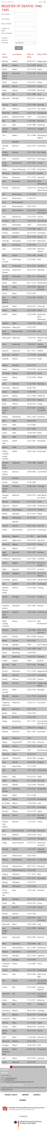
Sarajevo (40, 597)
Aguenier (15, 569)
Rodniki (40, 173)
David (4, 429)
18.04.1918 (31, 834)
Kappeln (40, 463)
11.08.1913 (31, 198)
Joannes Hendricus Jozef (6, 1051)
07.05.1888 (31, 831)
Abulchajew (16, 225)
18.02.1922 (31, 689)
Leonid (4, 727)
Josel (4, 206)
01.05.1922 (31, 987)
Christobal (6, 580)
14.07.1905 (31, 605)
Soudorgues (41, 584)
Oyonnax (40, 1058)
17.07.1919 (31, 217)
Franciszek (6, 355)
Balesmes (41, 1000)
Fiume (39, 903)
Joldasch (5, 117)
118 (37, 1067)
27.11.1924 (31, 671)
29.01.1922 (31, 526)
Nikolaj (5, 177)
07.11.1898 (31, 781)
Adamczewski (17, 331)
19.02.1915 (31, 173)
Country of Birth (5, 29)
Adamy (15, 396)
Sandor (5, 482)
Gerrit (4, 82)
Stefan (4, 392)
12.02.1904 (31, 784)
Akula (14, 754)
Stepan (4, 742)
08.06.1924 (31, 1026)
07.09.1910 (31, 842)
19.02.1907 (31, 441)
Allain (14, 1018)
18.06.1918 (31, 181)
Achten (14, 255)
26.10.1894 (31, 928)
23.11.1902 (31, 429)
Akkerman (16, 702)
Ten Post (40, 526)
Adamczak (16, 327)
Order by (5, 43)
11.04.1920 (31, 1037)
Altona (39, 323)
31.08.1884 (31, 482)
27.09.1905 (31, 121)
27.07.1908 (31, 105)
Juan (4, 831)
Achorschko (16, 249)
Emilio (4, 903)
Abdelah (15, 113)
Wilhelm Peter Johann (5, 465)
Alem (14, 890)
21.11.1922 (31, 993)
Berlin (39, 433)
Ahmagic (15, 597)
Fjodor (4, 855)
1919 (29, 117)
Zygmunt (5, 505)
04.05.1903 (31, 1041)
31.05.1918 (31, 811)
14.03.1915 (31, 129)
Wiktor (4, 530)
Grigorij (5, 874)
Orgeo (39, 811)
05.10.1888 (31, 437)
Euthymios (6, 536)
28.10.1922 (31, 400)
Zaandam (40, 266)
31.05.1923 (31, 679)
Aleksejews (16, 886)
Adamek (15, 355)
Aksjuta (15, 746)
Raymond (6, 993)
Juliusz (4, 937)
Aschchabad (41, 225)
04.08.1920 (31, 1049)
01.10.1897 (31, 194)
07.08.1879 (31, 762)
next (41, 1067)
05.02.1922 (31, 270)
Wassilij (5, 105)
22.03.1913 (31, 188)
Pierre (4, 899)
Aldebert (15, 834)
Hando (4, 597)
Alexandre (16, 943)
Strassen (40, 636)
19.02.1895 (31, 552)
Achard (15, 237)
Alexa (14, 924)
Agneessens (16, 559)
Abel (14, 121)
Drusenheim (42, 447)
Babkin (5, 365)
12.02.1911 (31, 82)
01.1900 (30, 536)
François (5, 221)
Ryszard (5, 351)
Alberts (15, 799)
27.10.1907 (31, 259)
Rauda (39, 746)
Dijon (39, 229)
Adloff (14, 441)
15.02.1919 (31, 839)
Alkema (15, 1010)
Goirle (39, 373)
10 (32, 1067)
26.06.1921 (31, 918)
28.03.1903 (31, 451)
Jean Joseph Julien (4, 930)
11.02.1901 (31, 822)
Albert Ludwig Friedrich (5, 623)
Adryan (15, 505)
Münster (40, 605)
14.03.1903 (31, 713)
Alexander (6, 924)
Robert (4, 310)
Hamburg (40, 125)
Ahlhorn (15, 588)
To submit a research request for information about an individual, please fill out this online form (23, 1088)
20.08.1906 (31, 249)
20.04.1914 (31, 656)
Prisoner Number (5, 39)
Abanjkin (15, 98)
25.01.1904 (31, 310)
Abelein (15, 129)
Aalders (15, 61)
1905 (29, 644)
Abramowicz (17, 194)
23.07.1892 (31, 163)
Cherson (40, 679)
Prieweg (40, 588)
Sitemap (22, 1100)
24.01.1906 (31, 559)
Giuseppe (5, 573)
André (4, 283)
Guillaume (6, 559)
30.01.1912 (31, 866)
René (4, 834)
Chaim (4, 425)
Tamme (5, 526)
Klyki (39, 874)
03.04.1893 (31, 855)
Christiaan (6, 373)
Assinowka (41, 731)
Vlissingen (41, 486)
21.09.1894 (31, 90)
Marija (4, 640)
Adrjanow (16, 502)
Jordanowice (42, 505)
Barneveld (41, 90)
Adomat (15, 472)
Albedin (15, 784)
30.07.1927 (31, 159)
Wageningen (42, 61)
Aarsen (14, 82)
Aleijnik (15, 849)
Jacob (4, 266)
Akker (14, 689)
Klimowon (41, 866)
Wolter (4, 65)
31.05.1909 (31, 297)
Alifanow (15, 970)
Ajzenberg (16, 648)
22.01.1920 (31, 746)
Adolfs (14, 451)
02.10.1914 (31, 514)
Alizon (14, 1000)
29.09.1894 (31, 974)
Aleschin (15, 907)
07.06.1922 (31, 789)
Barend (5, 61)
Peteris (4, 974)
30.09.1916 (31, 683)
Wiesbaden (41, 441)
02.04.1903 (31, 580)
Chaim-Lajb (6, 648)
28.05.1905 (31, 1010)
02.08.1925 (31, 404)
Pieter (4, 90)
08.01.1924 (31, 731)
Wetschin (40, 742)
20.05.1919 (31, 899)
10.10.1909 (31, 907)
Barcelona (41, 831)
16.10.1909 (31, 1022)
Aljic (13, 1004)
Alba (14, 770)
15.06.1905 (31, 960)
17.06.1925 (31, 338)
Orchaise (40, 569)
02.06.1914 (31, 495)
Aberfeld (15, 142)
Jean (3, 237)
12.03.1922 (31, 544)
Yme (4, 1014)
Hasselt (40, 255)
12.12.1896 (31, 65)
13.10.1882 (31, 229)
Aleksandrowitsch (19, 870)
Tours (39, 834)
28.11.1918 (31, 696)
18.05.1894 (31, 924)
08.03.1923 (31, 373)
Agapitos (15, 536)
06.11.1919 (31, 283)
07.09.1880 (31, 125)
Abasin (14, 105)
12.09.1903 (31, 369)
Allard (14, 1045)
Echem (39, 822)
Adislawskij (16, 417)
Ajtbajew (15, 644)
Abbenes (15, 109)
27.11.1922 (31, 177)
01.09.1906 (31, 377)
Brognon (40, 762)
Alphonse (5, 815)
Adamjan (15, 365)
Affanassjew (16, 518)
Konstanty (6, 388)
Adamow (15, 369)
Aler (13, 903)
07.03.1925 (31, 293)
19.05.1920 (31, 913)
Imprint (25, 1095)
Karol (4, 210)
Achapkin (15, 233)
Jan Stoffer (6, 803)
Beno (4, 947)
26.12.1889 (31, 135)
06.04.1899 (31, 758)
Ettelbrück (41, 396)
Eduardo (5, 359)
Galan (39, 776)
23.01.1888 (31, 94)
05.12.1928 (31, 795)
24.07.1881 (31, 408)
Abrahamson (17, 163)
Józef (4, 384)
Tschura (40, 217)
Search (19, 48)
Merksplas (41, 276)
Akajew (15, 660)
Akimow (15, 675)
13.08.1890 (31, 392)
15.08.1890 (31, 652)
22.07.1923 (31, 742)
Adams (14, 373)
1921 (29, 750)
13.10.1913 (31, 359)
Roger (4, 569)
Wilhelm (5, 630)
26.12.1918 (31, 69)
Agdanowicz (16, 540)
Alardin (15, 762)
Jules (4, 584)
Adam (14, 283)
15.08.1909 (31, 433)
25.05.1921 (31, 1062)
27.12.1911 (31, 569)
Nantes (40, 1031)
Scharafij (5, 241)
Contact (37, 1095)
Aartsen (15, 90)
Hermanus (6, 1010)
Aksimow (15, 731)
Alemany (15, 899)
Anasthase (6, 1018)
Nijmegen (41, 689)
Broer (4, 404)
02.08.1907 (31, 540)
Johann (5, 636)
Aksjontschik (17, 742)
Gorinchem (41, 702)
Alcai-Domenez (18, 831)
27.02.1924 (31, 799)
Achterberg (16, 259)
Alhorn (14, 963)
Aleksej (5, 518)
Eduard (5, 799)
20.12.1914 (31, 266)
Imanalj (5, 644)
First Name (6, 14)
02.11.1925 (31, 815)
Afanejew (15, 514)
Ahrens (15, 621)
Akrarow (15, 717)
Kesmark (40, 937)
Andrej (4, 675)
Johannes (5, 86)
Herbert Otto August (5, 824)
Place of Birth (6, 24)
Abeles (14, 135)
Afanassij (5, 173)
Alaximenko (16, 766)
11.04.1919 (31, 981)
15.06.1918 (31, 510)
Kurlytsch (40, 98)
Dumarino (41, 417)
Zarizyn (40, 907)
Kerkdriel (40, 890)
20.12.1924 (31, 955)
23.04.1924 (31, 970)
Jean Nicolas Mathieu (5, 299)
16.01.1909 (31, 770)
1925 (29, 738)
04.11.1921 (31, 721)
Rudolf (4, 314)
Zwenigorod (41, 117)
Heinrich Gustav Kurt (5, 410)
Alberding (16, 789)
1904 (29, 660)
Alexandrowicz (17, 947)
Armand (5, 229)
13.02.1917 (31, 447)
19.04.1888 (31, 463)
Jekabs (4, 713)
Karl (3, 94)
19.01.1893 (31, 648)
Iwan (4, 249)
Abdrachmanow (18, 117)
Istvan (4, 293)
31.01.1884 (31, 331)
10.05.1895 (31, 287)
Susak (39, 359)
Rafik (4, 245)
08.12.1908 (31, 636)
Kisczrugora (41, 159)
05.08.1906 (31, 388)
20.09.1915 (31, 727)
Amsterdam (41, 146)
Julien (4, 400)
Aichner (15, 636)
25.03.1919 (31, 530)
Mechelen (41, 270)
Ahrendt (15, 612)
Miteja (39, 514)
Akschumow (17, 727)
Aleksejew (16, 882)
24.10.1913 (31, 776)
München (40, 121)
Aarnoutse (16, 73)
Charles (5, 1022)
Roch (4, 344)
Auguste (5, 758)
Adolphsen (16, 463)
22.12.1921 (31, 807)
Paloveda (40, 784)
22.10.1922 (31, 518)
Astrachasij (41, 241)
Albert (4, 255)
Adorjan (15, 482)
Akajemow (16, 656)
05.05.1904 (31, 206)
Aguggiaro (16, 573)
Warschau (41, 384)
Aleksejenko (16, 878)
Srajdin (5, 660)
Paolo (4, 781)
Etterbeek (40, 928)
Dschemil (5, 510)
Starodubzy (41, 675)
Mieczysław (6, 338)
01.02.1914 (31, 241)
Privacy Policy (11, 1095)
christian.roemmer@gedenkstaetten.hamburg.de (19, 1081)
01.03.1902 (31, 717)
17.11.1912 (31, 874)
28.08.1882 (31, 472)
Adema (15, 404)
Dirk (3, 109)
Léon (4, 762)
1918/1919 (31, 882)
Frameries (41, 306)
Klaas (4, 807)
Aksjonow (16, 738)
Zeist (39, 259)
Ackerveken (16, 276)
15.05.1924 (31, 245)
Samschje (40, 177)
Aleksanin (16, 874)
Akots (14, 713)
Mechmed (6, 113)
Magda (4, 795)
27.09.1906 (31, 588)
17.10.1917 (31, 1000)
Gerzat (39, 237)
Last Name (5, 19)
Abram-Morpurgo (18, 169)
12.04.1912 (31, 702)
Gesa (4, 437)
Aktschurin (16, 750)
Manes (4, 198)
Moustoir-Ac (41, 1037)
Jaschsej (40, 660)
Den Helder (41, 109)
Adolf (14, 447)
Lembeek (40, 559)
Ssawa (39, 502)
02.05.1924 (31, 903)
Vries (39, 803)
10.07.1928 (31, 886)
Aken (14, 664)
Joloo (4, 159)
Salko (4, 1004)
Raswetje (40, 105)
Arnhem (40, 163)
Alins (14, 974)
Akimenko (16, 671)
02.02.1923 (31, 210)
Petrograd (41, 839)
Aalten (14, 69)
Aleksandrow (17, 855)
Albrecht (15, 822)
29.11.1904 (31, 396)
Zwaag (39, 404)
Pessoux (40, 400)
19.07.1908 (31, 255)
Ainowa (15, 640)
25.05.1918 (31, 365)
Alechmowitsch (18, 842)
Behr (4, 421)
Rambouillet (41, 283)
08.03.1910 (31, 421)
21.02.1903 (31, 384)
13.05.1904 (31, 221)
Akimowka (41, 878)
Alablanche (16, 758)
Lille (38, 943)
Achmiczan (16, 245)
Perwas (40, 544)
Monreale (40, 781)
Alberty (15, 811)
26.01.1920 (31, 709)
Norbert (5, 811)
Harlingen (41, 1010)
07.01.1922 (31, 664)
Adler (14, 421)
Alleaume (15, 1062)
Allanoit (15, 1041)
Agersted (15, 552)
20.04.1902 (31, 573)
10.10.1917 (31, 597)
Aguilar (15, 580)
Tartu (39, 94)
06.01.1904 (31, 417)
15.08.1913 (31, 754)
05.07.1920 (31, 1031)
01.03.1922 (31, 327)
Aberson (15, 146)
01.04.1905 (31, 870)
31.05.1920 (31, 73)
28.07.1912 (31, 276)
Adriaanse (16, 486)
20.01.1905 (31, 237)
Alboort (15, 815)
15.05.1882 (31, 630)
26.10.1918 (31, 233)
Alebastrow (16, 839)
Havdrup (40, 552)
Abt (13, 221)
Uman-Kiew (41, 530)
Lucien (4, 987)
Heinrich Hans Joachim (5, 614)
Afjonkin (15, 522)
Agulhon (15, 584)
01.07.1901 (31, 563)
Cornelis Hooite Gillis (5, 488)
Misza (4, 225)
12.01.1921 (31, 548)
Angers (40, 1022)
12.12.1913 (31, 675)
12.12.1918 (31, 766)
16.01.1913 (31, 109)
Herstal (40, 297)
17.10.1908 (31, 355)
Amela (4, 540)
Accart (14, 229)
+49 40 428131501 (9, 1080)
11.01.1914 (31, 849)
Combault (41, 1026)
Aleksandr (6, 98)
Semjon (5, 738)
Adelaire (15, 400)
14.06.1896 (31, 943)
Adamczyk (16, 338)
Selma (4, 169)
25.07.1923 (31, 1058)
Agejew (15, 544)
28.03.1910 (31, 113)
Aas (13, 94)
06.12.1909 (31, 947)
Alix (13, 987)
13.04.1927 (31, 86)
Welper (40, 377)
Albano (15, 781)
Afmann (15, 526)
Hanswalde (41, 355)
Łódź (39, 331)
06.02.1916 (31, 146)
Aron (4, 202)
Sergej (4, 721)
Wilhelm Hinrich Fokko (5, 590)
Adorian (15, 478)
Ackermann (16, 270)
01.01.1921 (31, 878)
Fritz (4, 135)
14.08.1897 (31, 344)
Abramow (16, 173)
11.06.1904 (31, 803)
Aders (14, 408)
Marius (4, 563)
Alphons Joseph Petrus (5, 75)
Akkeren (15, 696)
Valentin (5, 396)
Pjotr (4, 181)
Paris (39, 1045)
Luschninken (42, 472)
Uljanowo (41, 955)
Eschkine (40, 510)
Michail (5, 683)
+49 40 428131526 (11, 1078)
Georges (5, 1045)
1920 (29, 225)
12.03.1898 (31, 314)
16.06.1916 (31, 1045)
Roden (39, 65)
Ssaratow (40, 656)
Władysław (6, 327)
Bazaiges (40, 758)
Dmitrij (5, 233)
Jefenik (4, 514)
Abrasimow (16, 217)
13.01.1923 (31, 152)
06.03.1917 (31, 98)
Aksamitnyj (16, 721)
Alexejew (15, 955)
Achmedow (16, 241)
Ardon (39, 310)
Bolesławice (41, 947)
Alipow (14, 981)
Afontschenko (17, 530)
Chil (3, 194)
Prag (39, 924)
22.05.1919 (31, 952)
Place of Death (7, 33)
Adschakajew (17, 510)
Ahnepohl (16, 605)
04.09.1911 (31, 61)
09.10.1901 (31, 640)
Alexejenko (16, 952)
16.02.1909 (31, 612)
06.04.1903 (31, 937)
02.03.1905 (31, 1014)
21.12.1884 (31, 1018)
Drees (4, 69)
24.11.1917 (31, 351)
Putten (39, 69)
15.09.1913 (31, 621)
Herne (39, 963)
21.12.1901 (31, 169)
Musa (4, 717)
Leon (4, 125)
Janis (4, 709)
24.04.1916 (31, 306)
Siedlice (40, 351)
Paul (4, 1058)
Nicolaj (4, 913)
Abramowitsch (17, 202)
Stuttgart (40, 129)
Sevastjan (5, 746)
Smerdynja (41, 233)
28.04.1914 (31, 860)
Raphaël (5, 306)
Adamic (15, 359)
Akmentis (15, 709)
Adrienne (15, 495)
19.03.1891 (31, 890)
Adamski (15, 384)
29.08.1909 (31, 486)
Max (3, 770)
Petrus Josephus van (5, 892)
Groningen (41, 807)
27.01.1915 (31, 502)
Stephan (5, 323)
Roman (5, 886)
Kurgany (40, 727)
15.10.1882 (31, 425)
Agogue (15, 563)
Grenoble (40, 899)
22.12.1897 (31, 584)
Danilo (4, 369)
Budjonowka (42, 970)
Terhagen (40, 664)
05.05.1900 (31, 505)
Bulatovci (40, 1004)
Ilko (3, 981)
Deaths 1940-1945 (8, 2)
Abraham (15, 159)
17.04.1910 (31, 323)
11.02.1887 (31, 963)
